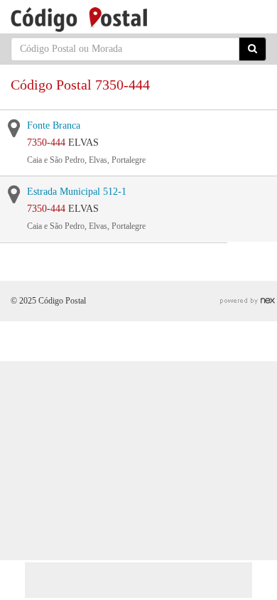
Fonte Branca (53, 125)
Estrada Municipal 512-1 (76, 191)
